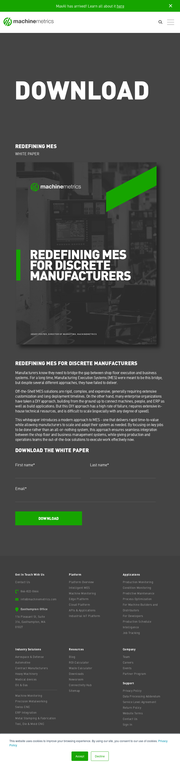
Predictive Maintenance (138, 593)
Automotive (22, 662)
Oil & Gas (21, 685)
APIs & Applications (82, 610)
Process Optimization (137, 599)
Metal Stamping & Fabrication (35, 718)
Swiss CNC (22, 707)
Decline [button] (100, 756)
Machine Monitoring (82, 593)
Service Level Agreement (139, 702)
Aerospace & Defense (29, 657)
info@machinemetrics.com (39, 599)
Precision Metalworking (31, 701)
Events (127, 668)
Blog (72, 657)
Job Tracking (131, 633)
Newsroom (76, 679)
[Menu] (171, 22)
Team (126, 657)
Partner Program (134, 674)
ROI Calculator (79, 662)
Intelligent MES (79, 587)
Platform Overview (81, 582)
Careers (128, 662)
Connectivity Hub (80, 685)
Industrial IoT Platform (84, 616)
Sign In (127, 724)
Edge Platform (79, 599)
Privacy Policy (132, 690)
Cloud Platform (79, 604)
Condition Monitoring (137, 587)
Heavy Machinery (26, 674)
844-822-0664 (29, 591)
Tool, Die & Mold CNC (29, 724)
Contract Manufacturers (31, 668)
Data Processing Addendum (142, 696)
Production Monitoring (138, 582)
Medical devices (26, 679)
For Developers (133, 616)
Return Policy (132, 707)
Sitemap (74, 690)
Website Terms (133, 713)
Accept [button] (79, 756)
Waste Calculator (80, 668)
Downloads (76, 674)
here (120, 5)
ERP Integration (26, 712)
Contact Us (22, 582)
